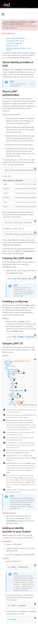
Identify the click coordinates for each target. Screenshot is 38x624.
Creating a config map (14, 43)
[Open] (2, 14)
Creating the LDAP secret (15, 41)
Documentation (7, 33)
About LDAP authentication (15, 38)
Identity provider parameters (19, 516)
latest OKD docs (11, 28)
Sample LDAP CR (12, 46)
